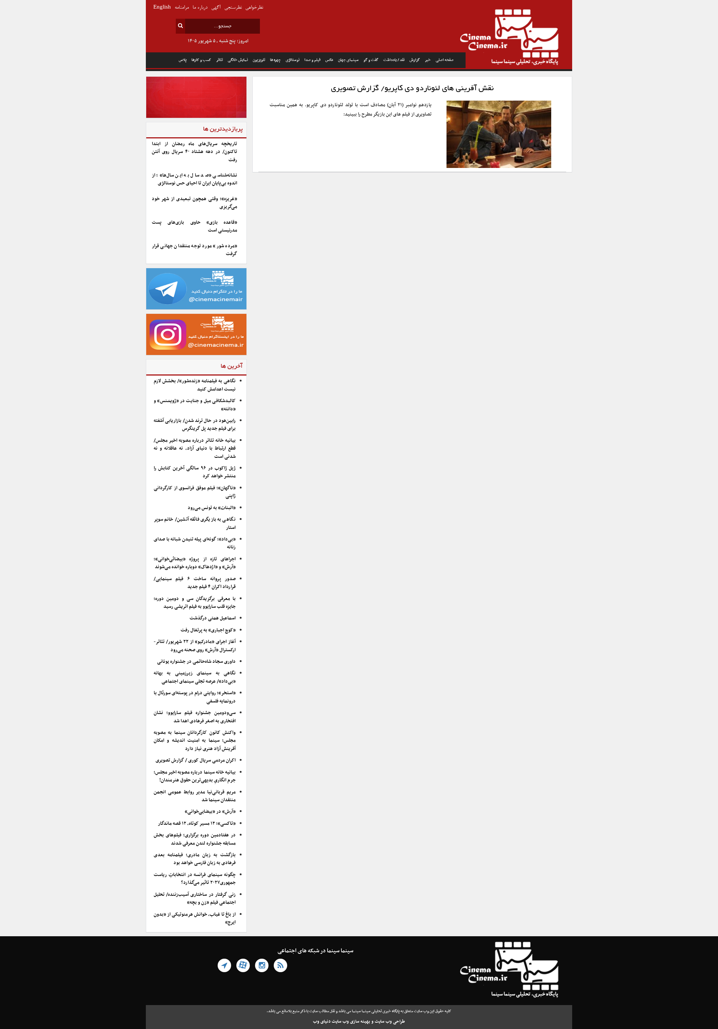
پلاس (183, 60)
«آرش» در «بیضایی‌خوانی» (210, 812)
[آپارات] (243, 965)
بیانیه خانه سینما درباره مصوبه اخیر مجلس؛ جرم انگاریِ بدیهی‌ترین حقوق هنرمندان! (195, 776)
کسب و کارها (201, 60)
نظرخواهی (254, 7)
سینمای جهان (348, 60)
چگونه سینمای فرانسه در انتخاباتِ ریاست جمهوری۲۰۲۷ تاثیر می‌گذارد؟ (195, 879)
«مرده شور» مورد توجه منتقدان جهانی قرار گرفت (194, 250)
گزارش (414, 60)
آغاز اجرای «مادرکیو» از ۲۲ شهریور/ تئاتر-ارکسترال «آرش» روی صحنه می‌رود (195, 646)
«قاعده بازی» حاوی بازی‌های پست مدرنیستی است (194, 226)
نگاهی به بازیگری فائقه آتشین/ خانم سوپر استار (195, 523)
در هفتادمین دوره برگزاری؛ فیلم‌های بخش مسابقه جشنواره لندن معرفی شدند (195, 839)
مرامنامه (182, 7)
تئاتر (219, 60)
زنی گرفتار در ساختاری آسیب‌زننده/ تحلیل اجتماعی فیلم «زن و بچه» (195, 899)
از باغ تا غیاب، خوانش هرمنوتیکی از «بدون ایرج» (195, 918)
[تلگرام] (224, 965)
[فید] (280, 965)
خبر (428, 60)
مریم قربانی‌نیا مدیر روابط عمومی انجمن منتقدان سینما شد (195, 796)
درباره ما (200, 7)
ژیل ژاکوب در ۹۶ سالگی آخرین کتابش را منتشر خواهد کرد (195, 472)
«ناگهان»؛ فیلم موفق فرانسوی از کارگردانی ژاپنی (195, 492)
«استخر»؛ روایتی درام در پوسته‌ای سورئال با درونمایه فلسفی (195, 697)
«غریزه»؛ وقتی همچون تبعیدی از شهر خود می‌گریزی (194, 203)
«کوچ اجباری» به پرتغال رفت (208, 630)
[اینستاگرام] (262, 965)
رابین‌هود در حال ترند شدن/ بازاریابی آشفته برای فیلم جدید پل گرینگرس (195, 425)
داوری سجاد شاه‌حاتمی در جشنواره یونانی (196, 662)
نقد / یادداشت (394, 60)
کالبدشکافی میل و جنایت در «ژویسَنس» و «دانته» (195, 405)
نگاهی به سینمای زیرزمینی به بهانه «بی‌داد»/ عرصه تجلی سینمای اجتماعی (195, 677)
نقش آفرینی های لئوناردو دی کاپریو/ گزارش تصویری (412, 89)
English (162, 7)
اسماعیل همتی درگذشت (213, 618)
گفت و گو (370, 60)
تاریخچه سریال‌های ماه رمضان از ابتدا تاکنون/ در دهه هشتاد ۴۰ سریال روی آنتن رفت (194, 152)
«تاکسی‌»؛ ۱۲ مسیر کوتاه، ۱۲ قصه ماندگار (197, 824)
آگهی (216, 7)
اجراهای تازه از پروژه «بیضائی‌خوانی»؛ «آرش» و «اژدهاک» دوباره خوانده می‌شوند (195, 563)
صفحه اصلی (445, 60)
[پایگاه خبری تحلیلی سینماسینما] (519, 38)
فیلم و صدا (312, 60)
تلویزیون (259, 60)
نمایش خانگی (238, 60)
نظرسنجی (233, 7)
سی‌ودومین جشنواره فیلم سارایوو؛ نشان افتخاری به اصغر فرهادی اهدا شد (195, 717)
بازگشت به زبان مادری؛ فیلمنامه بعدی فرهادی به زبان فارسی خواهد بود (195, 859)
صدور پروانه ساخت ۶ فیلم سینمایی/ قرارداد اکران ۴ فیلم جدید (195, 583)
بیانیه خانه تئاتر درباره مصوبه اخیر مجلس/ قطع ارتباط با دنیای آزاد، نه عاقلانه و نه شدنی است (195, 449)
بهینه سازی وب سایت (351, 1021)
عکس (329, 60)
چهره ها (275, 60)
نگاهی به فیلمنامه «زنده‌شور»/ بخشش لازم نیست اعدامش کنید (195, 385)
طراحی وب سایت (390, 1021)
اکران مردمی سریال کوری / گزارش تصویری (196, 760)
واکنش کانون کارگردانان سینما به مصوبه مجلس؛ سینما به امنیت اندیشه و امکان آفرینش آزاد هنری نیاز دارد (195, 741)
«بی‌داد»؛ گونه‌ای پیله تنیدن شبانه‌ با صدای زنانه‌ (195, 543)
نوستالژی (293, 60)
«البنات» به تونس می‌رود (212, 508)
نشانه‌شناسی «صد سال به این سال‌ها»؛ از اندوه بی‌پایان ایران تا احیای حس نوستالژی (194, 179)
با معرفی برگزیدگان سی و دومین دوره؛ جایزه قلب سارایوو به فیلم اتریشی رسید (195, 603)
